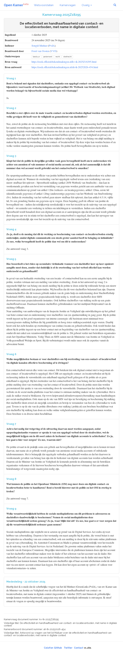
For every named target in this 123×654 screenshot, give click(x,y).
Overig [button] (86, 5)
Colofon (48, 648)
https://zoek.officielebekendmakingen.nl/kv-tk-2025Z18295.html (64, 61)
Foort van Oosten (40, 51)
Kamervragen (68, 5)
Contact (78, 648)
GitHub (58, 648)
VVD (53, 51)
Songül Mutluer (39, 45)
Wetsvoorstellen (43, 5)
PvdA (52, 45)
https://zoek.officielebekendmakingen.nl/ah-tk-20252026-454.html (65, 67)
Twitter (68, 648)
